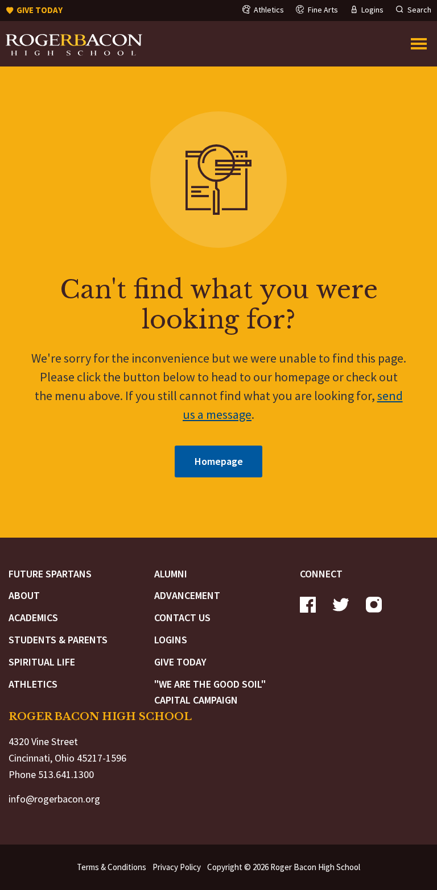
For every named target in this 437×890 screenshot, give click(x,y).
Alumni (170, 573)
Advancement (187, 595)
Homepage (219, 461)
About (24, 595)
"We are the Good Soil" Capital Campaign (210, 692)
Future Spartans (50, 573)
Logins (170, 639)
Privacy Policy (176, 867)
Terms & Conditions (111, 867)
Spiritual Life (42, 661)
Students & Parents (58, 639)
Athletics (33, 684)
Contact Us (182, 617)
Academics (33, 617)
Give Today (180, 661)
